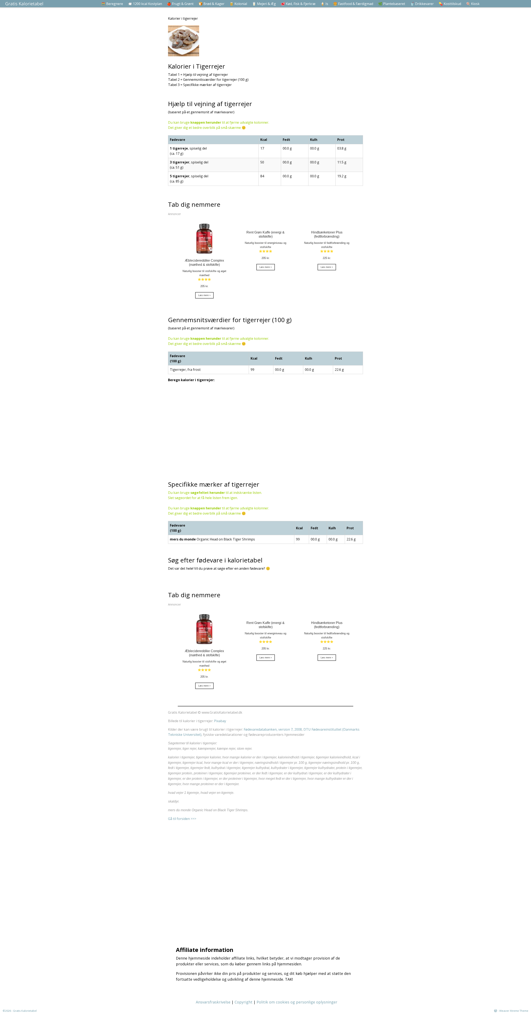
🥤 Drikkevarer (422, 3)
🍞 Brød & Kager (211, 3)
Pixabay (220, 721)
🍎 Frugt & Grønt (180, 3)
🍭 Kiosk (473, 3)
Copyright (243, 1002)
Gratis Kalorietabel (25, 1011)
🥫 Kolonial (238, 3)
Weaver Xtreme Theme (513, 1011)
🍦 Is (324, 3)
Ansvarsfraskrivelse (213, 1002)
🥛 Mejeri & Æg (264, 3)
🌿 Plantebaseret (391, 3)
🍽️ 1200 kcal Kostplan (145, 3)
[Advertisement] (266, 878)
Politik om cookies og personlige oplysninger (297, 1002)
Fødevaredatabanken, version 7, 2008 (273, 729)
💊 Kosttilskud (450, 3)
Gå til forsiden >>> (182, 818)
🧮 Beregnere (112, 3)
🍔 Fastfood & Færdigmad (353, 3)
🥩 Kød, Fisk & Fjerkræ (298, 3)
